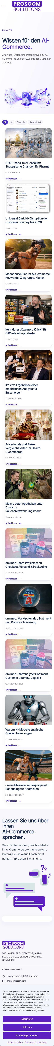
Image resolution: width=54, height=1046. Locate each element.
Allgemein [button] (21, 122)
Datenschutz (30, 1042)
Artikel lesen (11, 178)
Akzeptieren (27, 1019)
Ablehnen (27, 1027)
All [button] (5, 122)
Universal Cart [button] (35, 122)
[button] (3, 6)
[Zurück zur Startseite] (27, 6)
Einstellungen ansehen (27, 1035)
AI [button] (11, 122)
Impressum (41, 1042)
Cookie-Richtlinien (15, 1042)
